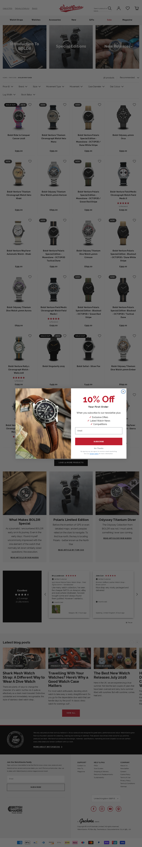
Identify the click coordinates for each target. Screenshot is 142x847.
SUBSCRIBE (99, 441)
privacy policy (94, 453)
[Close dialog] (123, 391)
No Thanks (98, 448)
